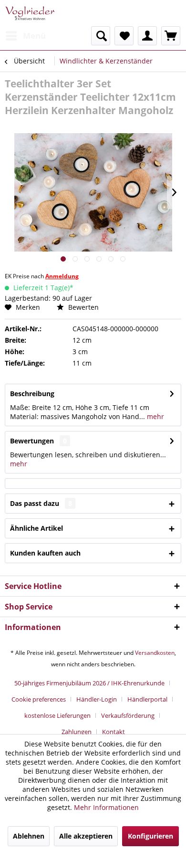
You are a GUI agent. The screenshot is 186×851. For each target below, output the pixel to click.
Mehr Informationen (106, 807)
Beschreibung (32, 393)
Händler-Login (96, 699)
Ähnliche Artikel (36, 528)
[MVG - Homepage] (30, 13)
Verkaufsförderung (128, 715)
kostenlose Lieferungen (57, 715)
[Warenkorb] (170, 35)
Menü (34, 35)
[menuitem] (25, 35)
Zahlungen (77, 731)
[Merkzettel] (124, 35)
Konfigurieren (150, 835)
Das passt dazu (41, 503)
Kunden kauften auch (45, 552)
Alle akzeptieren (86, 835)
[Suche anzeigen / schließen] (100, 35)
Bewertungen (32, 440)
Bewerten (82, 307)
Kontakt (113, 731)
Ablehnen (28, 835)
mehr (154, 416)
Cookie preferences (38, 699)
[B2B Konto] (147, 35)
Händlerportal (147, 699)
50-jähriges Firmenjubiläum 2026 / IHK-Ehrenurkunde (89, 683)
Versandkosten (155, 653)
